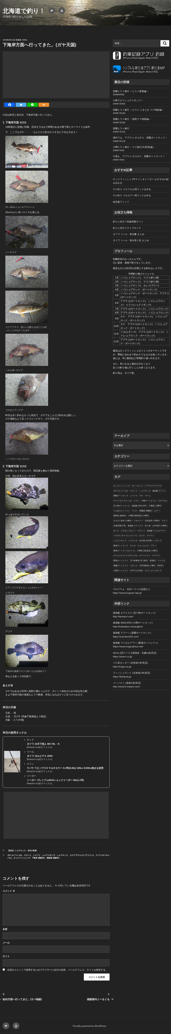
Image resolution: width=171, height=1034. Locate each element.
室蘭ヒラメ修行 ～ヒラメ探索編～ (131, 91)
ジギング (158, 541)
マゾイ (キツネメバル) (122, 501)
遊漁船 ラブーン (159, 491)
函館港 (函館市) (53, 858)
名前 (5, 929)
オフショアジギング (153, 571)
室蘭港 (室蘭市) (145, 511)
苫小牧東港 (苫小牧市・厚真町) (143, 560)
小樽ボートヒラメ (120, 571)
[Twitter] (21, 105)
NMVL (25, 40)
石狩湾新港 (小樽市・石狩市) (151, 566)
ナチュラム (46, 747)
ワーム (148, 496)
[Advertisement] (56, 74)
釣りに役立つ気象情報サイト (128, 221)
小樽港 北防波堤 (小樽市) (147, 551)
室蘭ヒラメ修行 (121, 128)
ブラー (153, 546)
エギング (133, 566)
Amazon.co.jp (33, 747)
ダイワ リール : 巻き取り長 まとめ (131, 240)
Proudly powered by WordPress (89, 1026)
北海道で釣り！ (24, 10)
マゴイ (134, 511)
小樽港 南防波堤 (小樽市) (138, 516)
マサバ (164, 521)
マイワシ (150, 536)
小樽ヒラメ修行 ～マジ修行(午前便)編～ (134, 147)
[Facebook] (9, 105)
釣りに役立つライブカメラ (127, 228)
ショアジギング (48, 855)
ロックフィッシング (22, 858)
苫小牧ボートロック (121, 506)
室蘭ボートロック (120, 496)
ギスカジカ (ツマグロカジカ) (125, 555)
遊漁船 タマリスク (135, 526)
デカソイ (141, 531)
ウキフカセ (162, 501)
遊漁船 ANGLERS (139, 506)
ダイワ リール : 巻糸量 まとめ (128, 234)
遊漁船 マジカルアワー (156, 531)
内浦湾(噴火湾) (119, 526)
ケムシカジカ (143, 546)
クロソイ (27, 855)
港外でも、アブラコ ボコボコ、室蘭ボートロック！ (140, 137)
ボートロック (137, 486)
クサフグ (156, 555)
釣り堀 (147, 526)
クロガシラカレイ (128, 531)
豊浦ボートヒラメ (120, 560)
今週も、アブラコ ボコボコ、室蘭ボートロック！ (139, 156)
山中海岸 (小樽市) (159, 526)
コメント (9, 891)
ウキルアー (138, 521)
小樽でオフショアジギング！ (128, 100)
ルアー (157, 511)
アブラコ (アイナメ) (153, 486)
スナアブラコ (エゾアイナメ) (82, 855)
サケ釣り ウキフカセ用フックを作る (132, 189)
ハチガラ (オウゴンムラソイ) (125, 536)
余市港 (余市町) (145, 541)
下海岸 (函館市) (38, 858)
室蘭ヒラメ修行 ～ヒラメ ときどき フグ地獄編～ (138, 109)
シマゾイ (36, 855)
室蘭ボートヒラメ (120, 566)
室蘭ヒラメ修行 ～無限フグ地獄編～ (132, 119)
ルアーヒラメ (144, 555)
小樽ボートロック (148, 501)
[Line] (32, 105)
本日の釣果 (32, 850)
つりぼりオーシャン (121, 511)
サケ (141, 496)
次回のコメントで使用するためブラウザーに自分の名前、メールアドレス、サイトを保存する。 (57, 969)
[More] (43, 105)
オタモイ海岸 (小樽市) (122, 521)
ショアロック (62, 855)
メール (6, 942)
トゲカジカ (132, 541)
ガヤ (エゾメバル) (14, 855)
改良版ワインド (121, 201)
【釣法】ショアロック (16, 850)
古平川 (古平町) (136, 571)
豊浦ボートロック (120, 546)
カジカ (133, 546)
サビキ (142, 536)
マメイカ (161, 560)
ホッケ (116, 531)
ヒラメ (136, 501)
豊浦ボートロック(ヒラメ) (124, 551)
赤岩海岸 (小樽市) (152, 521)
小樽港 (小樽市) (155, 506)
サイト (6, 956)
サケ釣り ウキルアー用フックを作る (132, 195)
